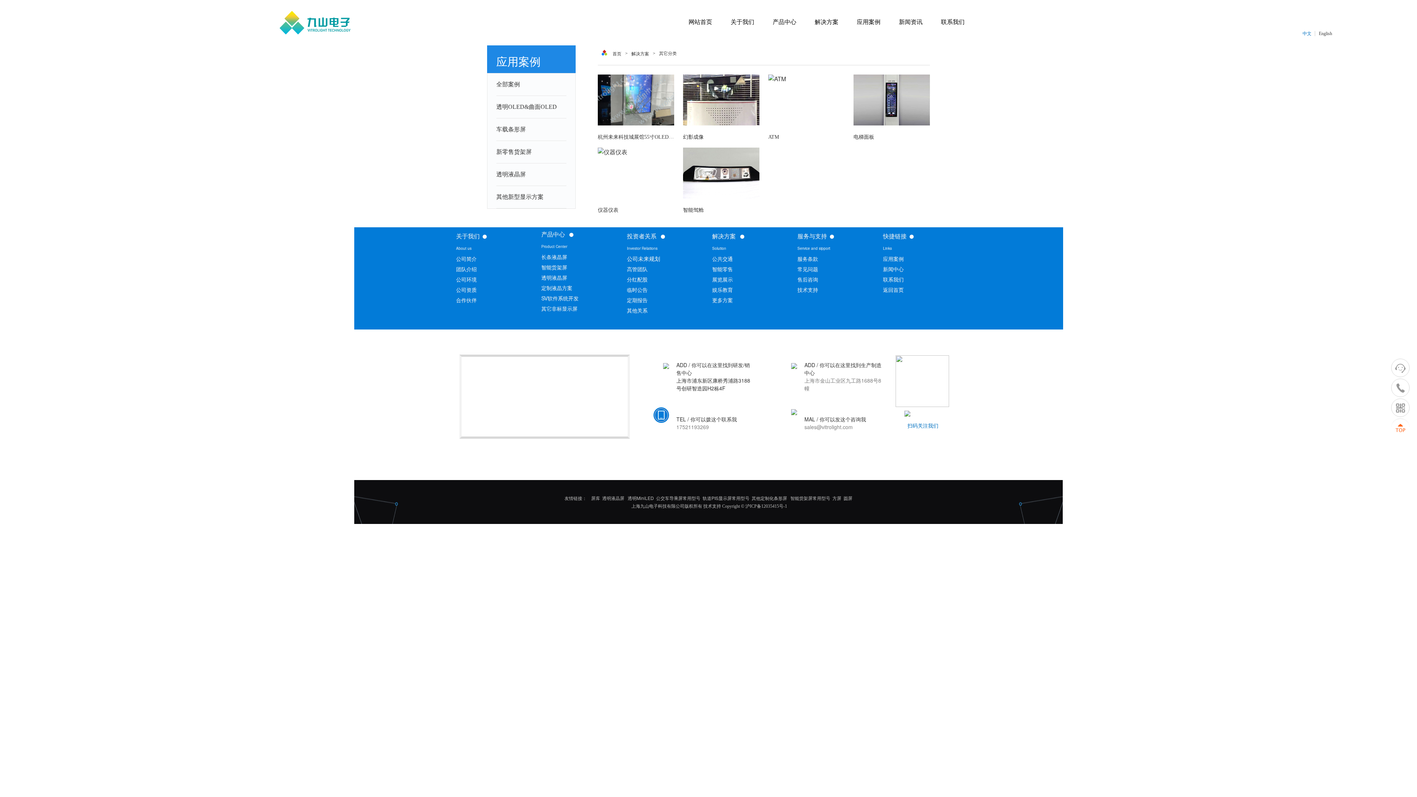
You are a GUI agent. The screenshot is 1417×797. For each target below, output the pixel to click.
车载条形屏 (511, 129)
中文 (1307, 33)
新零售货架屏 (514, 152)
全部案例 (508, 84)
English (1325, 33)
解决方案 (640, 53)
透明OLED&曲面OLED (526, 107)
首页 (617, 53)
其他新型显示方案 (520, 197)
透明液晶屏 (511, 174)
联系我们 (893, 279)
